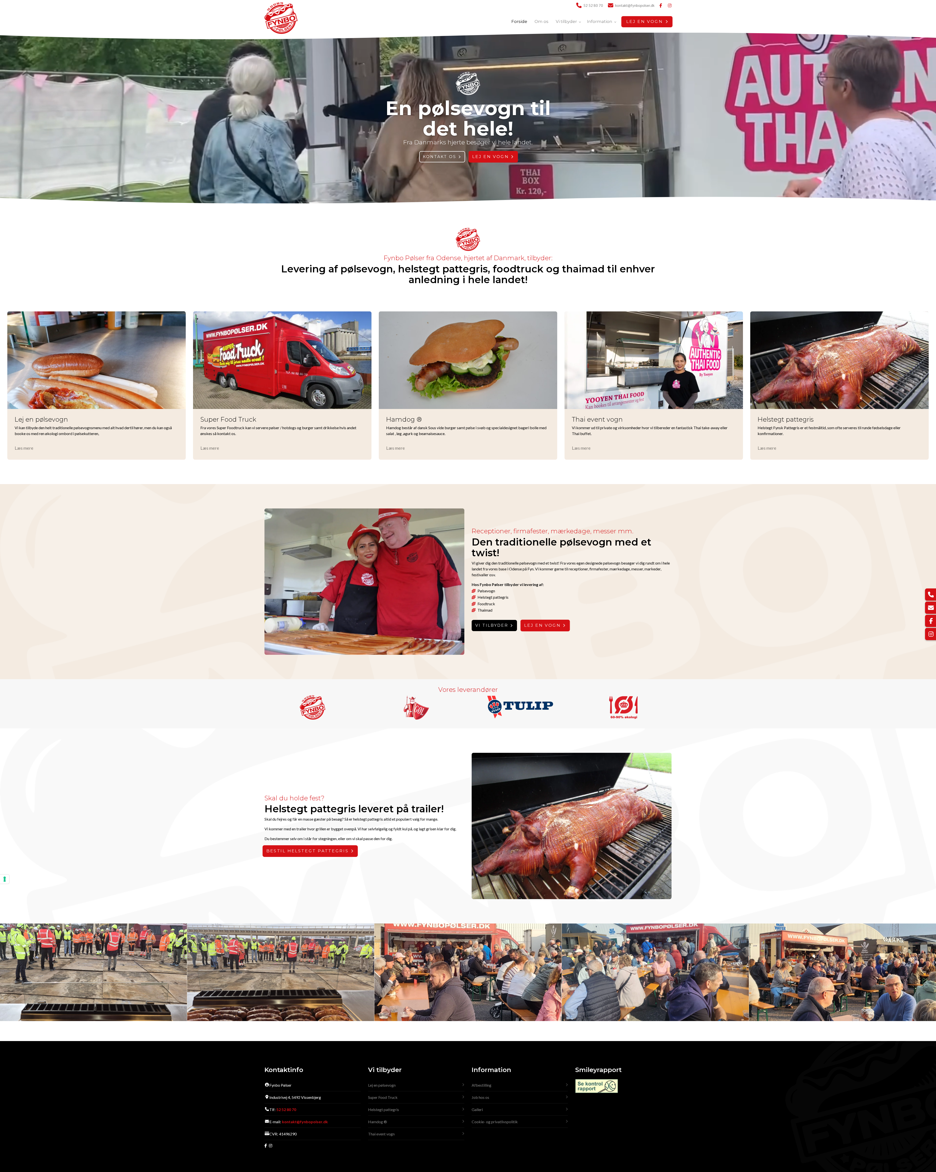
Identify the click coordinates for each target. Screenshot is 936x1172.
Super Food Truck (383, 1097)
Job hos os (480, 1097)
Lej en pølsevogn (382, 1085)
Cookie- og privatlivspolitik (495, 1121)
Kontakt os (439, 156)
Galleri (477, 1109)
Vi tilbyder (491, 625)
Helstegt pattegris (383, 1109)
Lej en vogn (490, 156)
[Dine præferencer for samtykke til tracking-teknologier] (4, 879)
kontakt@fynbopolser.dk (634, 5)
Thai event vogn (381, 1134)
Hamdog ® (377, 1121)
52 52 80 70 (593, 5)
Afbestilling (481, 1085)
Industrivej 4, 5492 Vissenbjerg (295, 1097)
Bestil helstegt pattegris (307, 851)
